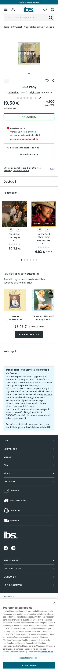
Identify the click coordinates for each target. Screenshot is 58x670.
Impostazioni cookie (29, 657)
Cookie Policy (46, 651)
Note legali (10, 351)
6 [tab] (36, 260)
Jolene (15, 316)
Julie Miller (13, 92)
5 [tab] (33, 260)
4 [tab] (30, 260)
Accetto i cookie (28, 665)
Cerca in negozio (29, 154)
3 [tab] (27, 260)
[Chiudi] (54, 602)
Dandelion (14, 234)
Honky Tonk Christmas (43, 236)
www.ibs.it (46, 394)
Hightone (35, 92)
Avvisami (31, 116)
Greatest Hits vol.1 (43, 316)
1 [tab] (29, 73)
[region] (29, 634)
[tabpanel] (29, 53)
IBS (14, 108)
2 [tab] (24, 260)
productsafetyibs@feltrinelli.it (34, 427)
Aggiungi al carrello (29, 334)
